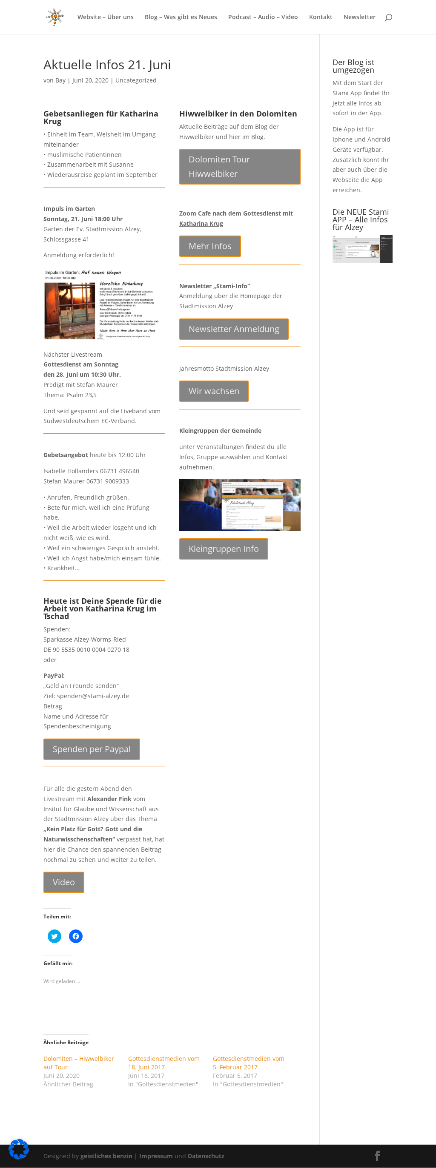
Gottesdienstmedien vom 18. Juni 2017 (164, 1062)
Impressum (157, 1156)
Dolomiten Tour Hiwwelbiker (219, 166)
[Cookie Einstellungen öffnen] (19, 1157)
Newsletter (360, 17)
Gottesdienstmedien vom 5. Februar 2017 (248, 1062)
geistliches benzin (106, 1156)
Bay (60, 80)
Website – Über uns (105, 17)
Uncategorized (136, 80)
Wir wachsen (214, 391)
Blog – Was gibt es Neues (181, 17)
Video (64, 882)
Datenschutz (206, 1156)
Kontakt (321, 17)
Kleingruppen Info (224, 548)
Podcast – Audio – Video (263, 17)
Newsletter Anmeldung (234, 329)
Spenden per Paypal (92, 749)
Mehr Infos (210, 246)
